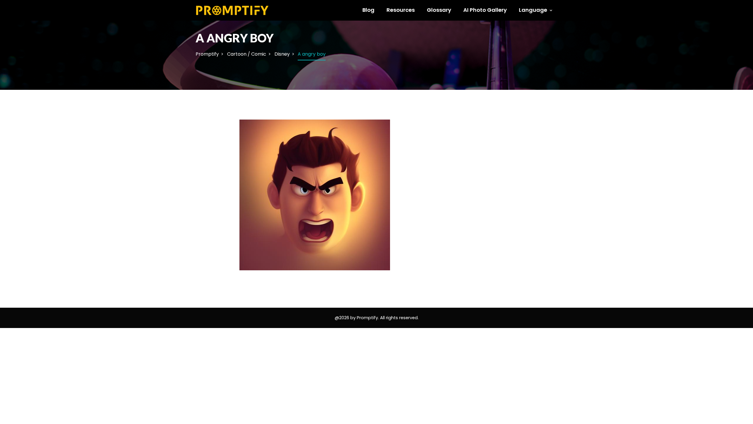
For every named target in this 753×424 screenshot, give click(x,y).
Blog (368, 10)
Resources (401, 10)
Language (533, 10)
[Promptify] (232, 9)
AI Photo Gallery (485, 10)
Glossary (439, 10)
